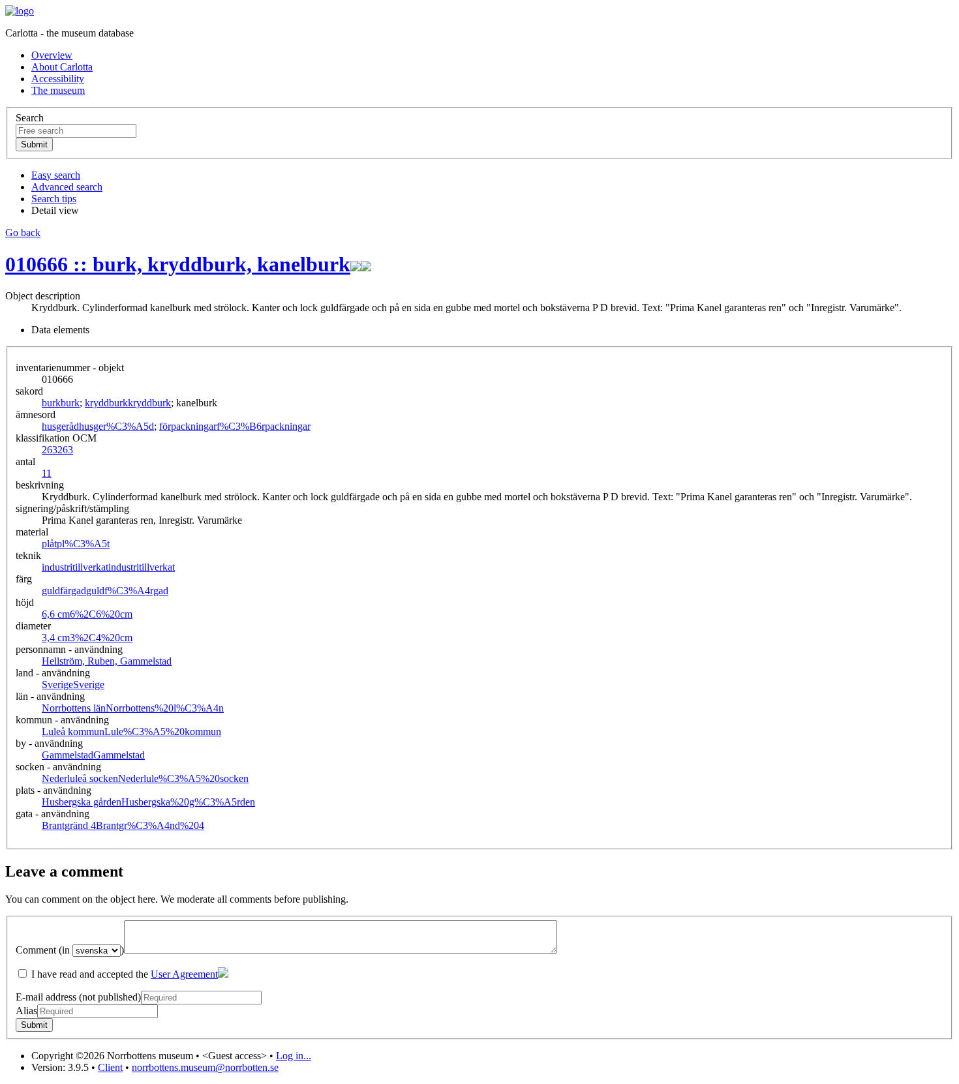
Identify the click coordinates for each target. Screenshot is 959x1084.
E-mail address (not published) (78, 996)
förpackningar (235, 426)
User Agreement (184, 974)
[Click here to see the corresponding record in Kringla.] (366, 264)
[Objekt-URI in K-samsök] (355, 264)
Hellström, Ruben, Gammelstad (107, 661)
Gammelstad (93, 754)
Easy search (55, 175)
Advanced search (66, 186)
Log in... (293, 1055)
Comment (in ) (70, 950)
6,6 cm (87, 614)
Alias (26, 1010)
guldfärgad (105, 590)
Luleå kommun (131, 731)
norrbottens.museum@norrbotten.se (205, 1067)
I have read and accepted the (123, 974)
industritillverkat (108, 567)
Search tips (53, 198)
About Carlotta (62, 66)
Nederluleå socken (145, 778)
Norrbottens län (133, 708)
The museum (58, 90)
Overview (51, 55)
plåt (76, 543)
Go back (22, 232)
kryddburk (128, 402)
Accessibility (57, 78)
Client (110, 1067)
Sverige (73, 684)
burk (61, 402)
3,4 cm (87, 637)
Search (30, 117)
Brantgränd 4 (123, 825)
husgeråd (98, 426)
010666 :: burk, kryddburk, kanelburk (177, 264)
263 (57, 449)
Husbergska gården (148, 801)
